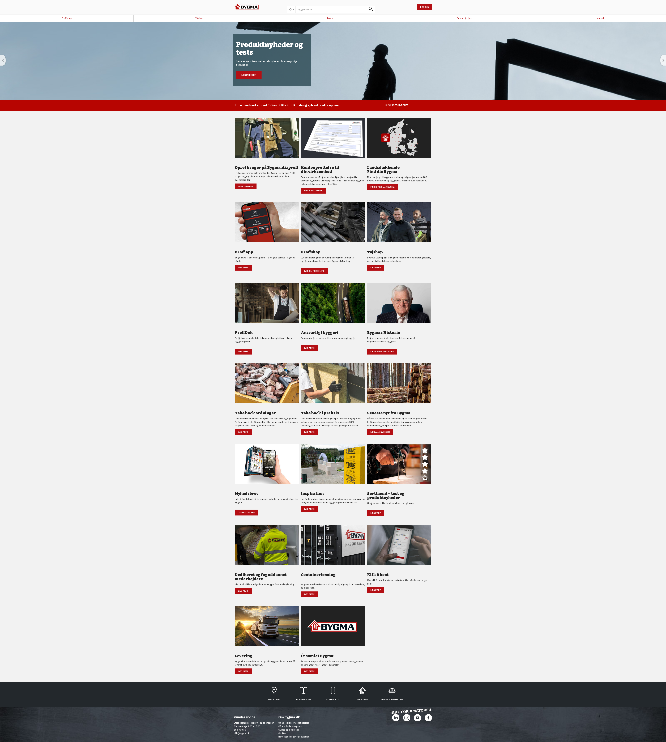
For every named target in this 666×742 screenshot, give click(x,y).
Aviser (330, 18)
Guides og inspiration (289, 729)
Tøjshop (199, 18)
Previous (3, 60)
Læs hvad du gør (313, 190)
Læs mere (243, 267)
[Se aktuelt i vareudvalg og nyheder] (399, 465)
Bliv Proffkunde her (397, 105)
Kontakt (600, 18)
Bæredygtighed (464, 18)
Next (663, 60)
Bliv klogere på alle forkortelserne (262, 79)
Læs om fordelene (314, 271)
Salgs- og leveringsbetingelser (293, 722)
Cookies (282, 733)
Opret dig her (245, 186)
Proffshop (67, 18)
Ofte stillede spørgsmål (290, 726)
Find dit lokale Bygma (382, 187)
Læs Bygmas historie (382, 351)
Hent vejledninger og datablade (293, 736)
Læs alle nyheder (380, 431)
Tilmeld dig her (246, 512)
